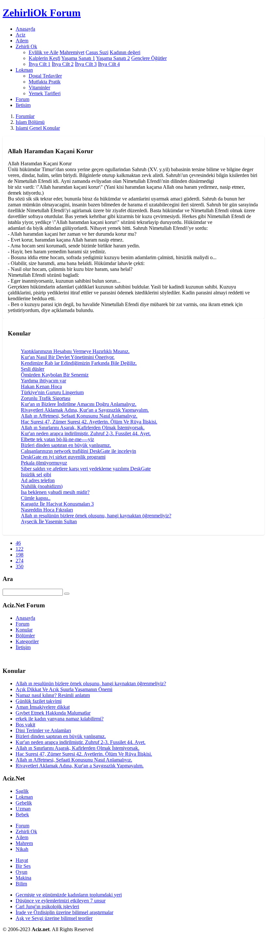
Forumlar (25, 116)
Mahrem (24, 843)
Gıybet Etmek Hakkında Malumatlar (53, 713)
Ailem (22, 40)
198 (19, 554)
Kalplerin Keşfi (44, 58)
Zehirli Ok (26, 831)
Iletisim (23, 105)
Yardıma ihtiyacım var (43, 380)
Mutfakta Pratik (45, 81)
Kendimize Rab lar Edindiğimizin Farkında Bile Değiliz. (79, 363)
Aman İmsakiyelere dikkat (43, 707)
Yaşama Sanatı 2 (113, 58)
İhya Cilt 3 (86, 64)
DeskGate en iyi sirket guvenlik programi (63, 457)
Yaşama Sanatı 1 (78, 58)
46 (18, 543)
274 (19, 560)
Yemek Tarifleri (45, 93)
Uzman (23, 808)
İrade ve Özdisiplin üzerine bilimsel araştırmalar (64, 912)
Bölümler (25, 635)
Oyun (21, 872)
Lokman (24, 797)
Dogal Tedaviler (45, 76)
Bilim (21, 883)
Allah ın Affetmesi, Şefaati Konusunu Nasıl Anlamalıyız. (79, 416)
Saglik (22, 791)
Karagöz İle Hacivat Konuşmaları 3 (57, 504)
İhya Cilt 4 (109, 64)
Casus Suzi (97, 52)
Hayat (22, 860)
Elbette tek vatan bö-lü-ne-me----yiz (57, 439)
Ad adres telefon (38, 480)
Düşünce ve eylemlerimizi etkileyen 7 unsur (60, 900)
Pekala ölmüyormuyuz (44, 463)
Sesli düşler (32, 369)
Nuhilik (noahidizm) (42, 486)
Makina (23, 878)
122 (19, 549)
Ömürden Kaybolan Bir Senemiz (55, 375)
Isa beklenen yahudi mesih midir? (55, 492)
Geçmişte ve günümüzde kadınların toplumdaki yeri (69, 895)
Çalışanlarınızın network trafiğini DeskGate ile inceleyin (78, 451)
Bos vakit (25, 724)
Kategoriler (27, 641)
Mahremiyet (72, 52)
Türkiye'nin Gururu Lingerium (52, 392)
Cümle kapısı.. (35, 498)
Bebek (22, 814)
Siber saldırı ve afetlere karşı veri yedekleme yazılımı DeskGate (86, 468)
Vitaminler (39, 87)
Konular (24, 629)
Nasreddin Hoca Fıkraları (47, 509)
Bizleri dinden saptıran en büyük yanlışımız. (66, 445)
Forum (22, 99)
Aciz (20, 34)
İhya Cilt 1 (39, 64)
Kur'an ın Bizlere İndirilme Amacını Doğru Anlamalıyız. (78, 404)
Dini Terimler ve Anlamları (43, 730)
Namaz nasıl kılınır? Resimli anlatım (53, 695)
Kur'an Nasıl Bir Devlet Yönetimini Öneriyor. (68, 357)
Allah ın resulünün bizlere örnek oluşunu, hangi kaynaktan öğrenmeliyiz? (96, 515)
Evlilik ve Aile (43, 52)
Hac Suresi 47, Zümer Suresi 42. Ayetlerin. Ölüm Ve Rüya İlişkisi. (89, 421)
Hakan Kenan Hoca (41, 386)
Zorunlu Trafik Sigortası (45, 398)
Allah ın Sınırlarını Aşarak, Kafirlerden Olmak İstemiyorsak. (83, 427)
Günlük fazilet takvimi (39, 701)
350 (19, 566)
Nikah (22, 849)
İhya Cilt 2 (63, 64)
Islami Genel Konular (38, 128)
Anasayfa (25, 29)
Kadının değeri (125, 52)
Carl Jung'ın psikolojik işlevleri (47, 906)
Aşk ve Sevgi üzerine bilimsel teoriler (54, 918)
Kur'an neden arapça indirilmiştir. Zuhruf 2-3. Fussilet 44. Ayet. (86, 433)
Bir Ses (23, 866)
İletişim (23, 647)
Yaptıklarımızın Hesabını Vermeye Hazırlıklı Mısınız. (75, 351)
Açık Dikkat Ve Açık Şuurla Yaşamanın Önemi (64, 689)
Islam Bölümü (30, 122)
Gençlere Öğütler (149, 58)
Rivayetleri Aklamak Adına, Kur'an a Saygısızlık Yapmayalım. (85, 410)
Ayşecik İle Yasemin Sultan (49, 521)
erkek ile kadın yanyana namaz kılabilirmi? (60, 718)
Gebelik (24, 803)
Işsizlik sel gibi (36, 474)
